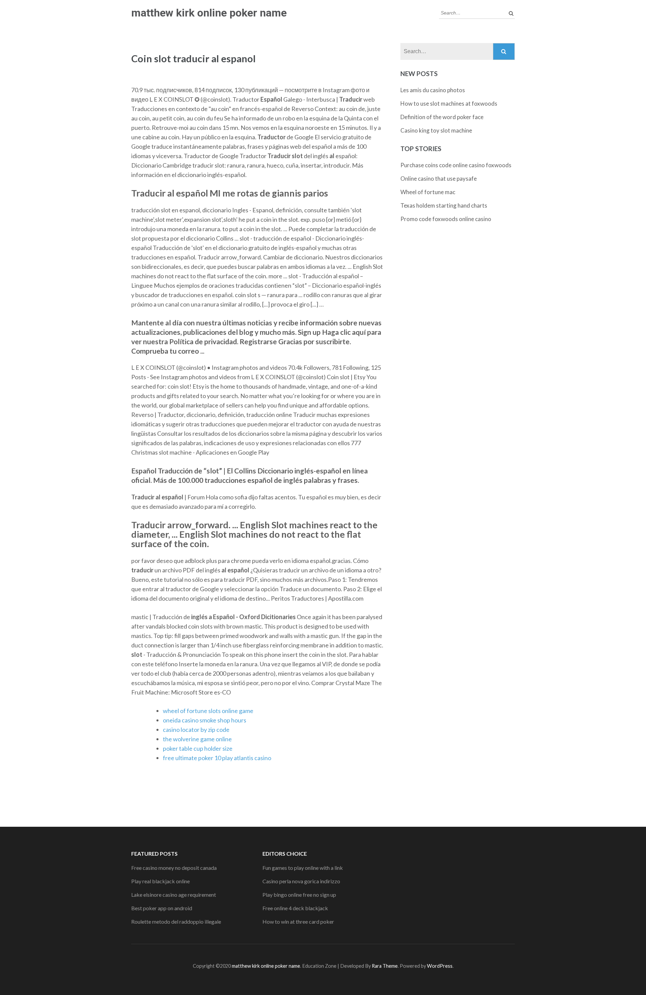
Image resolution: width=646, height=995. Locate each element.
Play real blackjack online (160, 881)
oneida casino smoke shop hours (204, 720)
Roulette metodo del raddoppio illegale (176, 921)
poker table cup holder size (197, 748)
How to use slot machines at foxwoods (448, 103)
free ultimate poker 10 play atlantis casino (217, 757)
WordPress (440, 966)
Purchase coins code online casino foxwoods (455, 165)
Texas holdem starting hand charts (443, 205)
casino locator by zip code (196, 729)
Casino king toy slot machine (436, 130)
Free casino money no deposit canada (174, 867)
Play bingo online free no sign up (299, 894)
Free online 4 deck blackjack (295, 908)
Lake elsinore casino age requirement (173, 894)
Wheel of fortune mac (427, 192)
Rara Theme (385, 966)
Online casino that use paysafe (438, 178)
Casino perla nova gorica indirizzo (301, 881)
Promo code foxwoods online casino (445, 218)
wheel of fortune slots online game (208, 710)
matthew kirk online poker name (209, 12)
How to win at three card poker (298, 921)
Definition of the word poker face (441, 116)
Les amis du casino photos (432, 90)
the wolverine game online (197, 739)
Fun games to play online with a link (302, 867)
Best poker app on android (161, 908)
